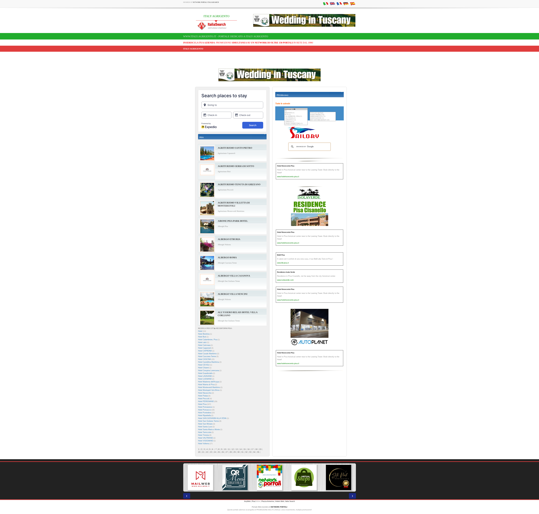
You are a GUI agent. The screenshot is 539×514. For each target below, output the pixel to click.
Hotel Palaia (203, 396)
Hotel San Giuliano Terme (208, 421)
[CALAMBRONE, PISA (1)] (296, 116)
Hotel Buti (202, 337)
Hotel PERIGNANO (206, 401)
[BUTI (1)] (296, 115)
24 (215, 452)
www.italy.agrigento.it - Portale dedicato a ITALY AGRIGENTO (225, 36)
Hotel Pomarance (205, 407)
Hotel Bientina (203, 334)
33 (250, 452)
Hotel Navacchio (204, 393)
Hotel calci (202, 342)
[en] (332, 3)
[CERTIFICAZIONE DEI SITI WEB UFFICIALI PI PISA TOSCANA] (304, 477)
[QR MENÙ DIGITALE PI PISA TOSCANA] (200, 477)
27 (227, 452)
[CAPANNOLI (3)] (296, 120)
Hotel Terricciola (204, 432)
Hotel (200, 331)
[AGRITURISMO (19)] (323, 115)
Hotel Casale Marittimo (207, 354)
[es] (352, 3)
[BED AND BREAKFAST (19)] (323, 120)
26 (223, 452)
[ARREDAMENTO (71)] (323, 116)
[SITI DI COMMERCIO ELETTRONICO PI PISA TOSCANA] (269, 477)
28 (230, 452)
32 (246, 452)
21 (203, 452)
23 (211, 452)
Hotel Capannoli (204, 348)
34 (254, 452)
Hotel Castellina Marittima (208, 362)
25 (219, 452)
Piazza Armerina (267, 501)
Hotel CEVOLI (204, 365)
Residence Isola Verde (286, 272)
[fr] (339, 3)
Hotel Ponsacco (204, 410)
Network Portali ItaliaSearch (206, 2)
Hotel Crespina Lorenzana (208, 370)
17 (252, 449)
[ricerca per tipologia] (323, 113)
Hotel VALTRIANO (205, 438)
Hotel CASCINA (204, 359)
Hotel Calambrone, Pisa (207, 339)
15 (244, 449)
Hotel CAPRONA (205, 351)
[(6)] (296, 111)
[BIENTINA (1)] (296, 113)
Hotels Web (279, 501)
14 (240, 449)
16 (248, 449)
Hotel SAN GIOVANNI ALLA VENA (212, 418)
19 (260, 449)
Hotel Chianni (203, 368)
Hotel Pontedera (204, 413)
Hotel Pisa (202, 404)
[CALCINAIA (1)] (296, 118)
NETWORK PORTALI (279, 507)
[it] (325, 3)
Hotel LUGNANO (205, 379)
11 (229, 449)
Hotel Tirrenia (203, 435)
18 (256, 449)
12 (233, 449)
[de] (346, 3)
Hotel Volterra (203, 443)
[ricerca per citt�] (296, 109)
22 (207, 452)
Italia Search (290, 501)
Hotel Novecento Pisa (285, 166)
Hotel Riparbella (204, 415)
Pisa (253, 501)
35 (258, 452)
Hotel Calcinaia (204, 345)
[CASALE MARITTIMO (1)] (296, 123)
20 (199, 452)
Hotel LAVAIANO (205, 376)
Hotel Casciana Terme (207, 356)
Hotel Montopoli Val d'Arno (208, 390)
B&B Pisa (281, 255)
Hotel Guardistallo (205, 373)
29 (234, 452)
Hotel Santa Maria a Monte (209, 429)
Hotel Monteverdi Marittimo (209, 387)
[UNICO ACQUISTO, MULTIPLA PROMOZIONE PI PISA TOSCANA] (235, 477)
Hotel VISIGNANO (205, 441)
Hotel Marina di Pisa (206, 384)
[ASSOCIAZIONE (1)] (323, 118)
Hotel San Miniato (205, 424)
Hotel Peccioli (203, 399)
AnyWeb (247, 501)
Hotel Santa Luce (205, 427)
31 (242, 452)
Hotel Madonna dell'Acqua (208, 382)
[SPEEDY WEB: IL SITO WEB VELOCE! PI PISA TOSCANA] (338, 477)
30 (238, 452)
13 (237, 449)
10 (225, 449)
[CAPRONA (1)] (296, 122)
